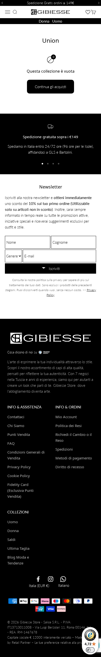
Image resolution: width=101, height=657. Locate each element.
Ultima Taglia (18, 548)
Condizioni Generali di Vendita (26, 455)
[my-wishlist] (88, 12)
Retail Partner (21, 642)
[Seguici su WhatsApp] (63, 579)
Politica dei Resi (68, 425)
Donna (44, 21)
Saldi (11, 539)
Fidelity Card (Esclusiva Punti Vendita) (20, 490)
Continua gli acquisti (50, 86)
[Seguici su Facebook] (38, 579)
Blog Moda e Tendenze (18, 560)
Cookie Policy (18, 475)
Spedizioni (64, 449)
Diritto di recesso (69, 466)
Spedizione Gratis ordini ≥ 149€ (50, 3)
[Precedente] (1, 3)
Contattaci (15, 416)
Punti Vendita (18, 434)
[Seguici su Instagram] (50, 579)
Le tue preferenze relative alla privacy (61, 642)
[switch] (90, 650)
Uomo (57, 21)
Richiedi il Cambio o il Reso (73, 437)
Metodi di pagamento (73, 458)
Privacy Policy (19, 466)
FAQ (11, 443)
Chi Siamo (15, 425)
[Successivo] (99, 3)
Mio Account (66, 416)
